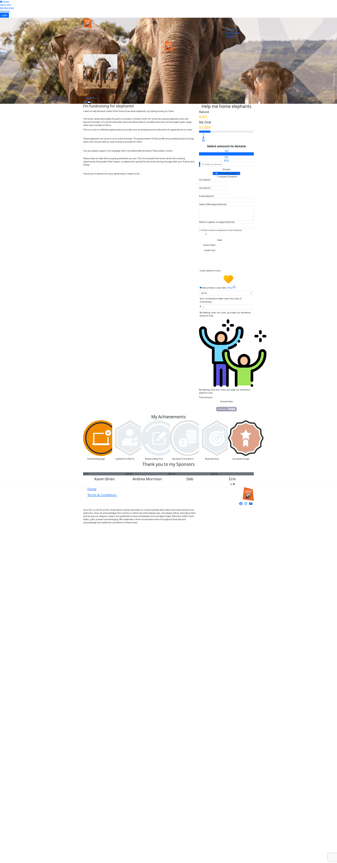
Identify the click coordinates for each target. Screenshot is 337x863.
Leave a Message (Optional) (212, 204)
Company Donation (227, 176)
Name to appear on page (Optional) (216, 221)
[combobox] (226, 293)
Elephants (5, 11)
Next (219, 240)
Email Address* (206, 196)
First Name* (205, 179)
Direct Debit (209, 245)
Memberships (7, 7)
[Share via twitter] (86, 102)
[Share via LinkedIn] (92, 102)
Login (4, 15)
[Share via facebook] (84, 102)
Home (5, 1)
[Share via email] (89, 102)
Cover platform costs (210, 270)
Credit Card (209, 250)
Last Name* (205, 187)
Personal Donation (227, 173)
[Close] (7, 53)
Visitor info (231, 29)
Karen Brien (92, 97)
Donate (226, 169)
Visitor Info (5, 4)
